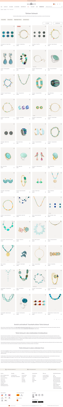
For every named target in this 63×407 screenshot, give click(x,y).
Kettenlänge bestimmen (4, 385)
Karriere (44, 379)
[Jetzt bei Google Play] (40, 401)
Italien (33, 377)
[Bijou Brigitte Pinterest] (42, 395)
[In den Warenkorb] (14, 45)
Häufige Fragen (3, 381)
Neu (1, 6)
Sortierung (57, 23)
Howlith (7, 350)
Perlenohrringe (24, 375)
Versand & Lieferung (4, 377)
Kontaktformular (14, 375)
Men (37, 6)
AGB (54, 375)
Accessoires (16, 6)
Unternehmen (45, 377)
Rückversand (3, 379)
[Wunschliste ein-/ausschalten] (14, 26)
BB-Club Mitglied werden (5, 375)
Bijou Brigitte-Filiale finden (15, 376)
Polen (33, 381)
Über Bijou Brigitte (46, 376)
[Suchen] (62, 6)
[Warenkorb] (62, 4)
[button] (57, 4)
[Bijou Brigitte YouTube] (33, 397)
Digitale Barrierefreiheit (57, 386)
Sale (28, 6)
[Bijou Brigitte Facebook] (39, 395)
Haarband (23, 379)
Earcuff (23, 377)
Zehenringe (23, 381)
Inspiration (41, 6)
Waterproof (23, 6)
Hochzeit (32, 6)
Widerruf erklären (56, 385)
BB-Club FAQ (3, 376)
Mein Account (3, 380)
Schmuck (6, 6)
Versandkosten (34, 405)
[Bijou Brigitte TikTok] (33, 395)
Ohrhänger (23, 380)
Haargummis (24, 376)
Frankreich (34, 376)
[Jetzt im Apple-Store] (34, 401)
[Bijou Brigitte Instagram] (36, 395)
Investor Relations (46, 375)
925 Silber (11, 6)
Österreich (34, 375)
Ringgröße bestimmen (4, 384)
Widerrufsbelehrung (56, 384)
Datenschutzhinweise (56, 379)
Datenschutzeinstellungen (57, 388)
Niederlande (34, 380)
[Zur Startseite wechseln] (31, 3)
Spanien (33, 379)
